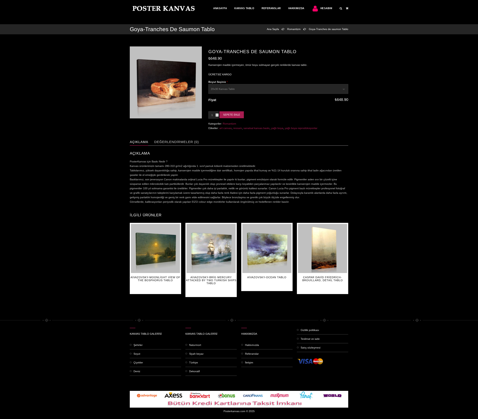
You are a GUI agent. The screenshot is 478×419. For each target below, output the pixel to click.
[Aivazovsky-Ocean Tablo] (266, 248)
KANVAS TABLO (244, 8)
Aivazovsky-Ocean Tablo (266, 277)
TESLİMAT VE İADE (310, 338)
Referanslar (271, 8)
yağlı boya (277, 128)
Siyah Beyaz (196, 353)
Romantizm (294, 29)
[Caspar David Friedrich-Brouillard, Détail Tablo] (322, 248)
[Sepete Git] (347, 8)
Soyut (137, 353)
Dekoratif (194, 371)
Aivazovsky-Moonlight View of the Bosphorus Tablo (155, 279)
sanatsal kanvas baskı (256, 128)
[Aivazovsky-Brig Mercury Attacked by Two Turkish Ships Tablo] (211, 248)
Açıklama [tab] (139, 142)
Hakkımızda (296, 8)
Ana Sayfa (273, 29)
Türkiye (193, 362)
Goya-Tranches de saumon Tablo (328, 29)
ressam (237, 128)
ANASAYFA (220, 8)
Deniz (137, 371)
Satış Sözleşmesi (310, 347)
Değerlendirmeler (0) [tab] (176, 142)
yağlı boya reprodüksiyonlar (301, 128)
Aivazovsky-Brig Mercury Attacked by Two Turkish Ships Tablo (211, 280)
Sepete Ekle (231, 114)
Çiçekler (138, 362)
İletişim (249, 362)
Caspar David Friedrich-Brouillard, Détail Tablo (322, 279)
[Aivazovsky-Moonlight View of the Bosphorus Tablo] (155, 248)
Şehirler (138, 344)
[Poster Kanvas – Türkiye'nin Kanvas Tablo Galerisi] (163, 8)
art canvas (225, 128)
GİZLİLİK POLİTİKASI (310, 330)
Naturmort (195, 344)
